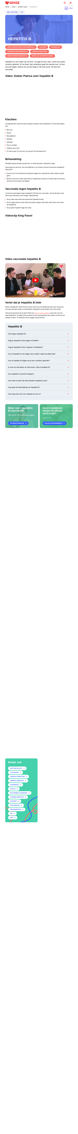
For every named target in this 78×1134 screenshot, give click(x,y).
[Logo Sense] (12, 3)
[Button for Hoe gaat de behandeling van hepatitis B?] (68, 387)
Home (7, 7)
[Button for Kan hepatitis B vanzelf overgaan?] (68, 374)
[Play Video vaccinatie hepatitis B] (35, 280)
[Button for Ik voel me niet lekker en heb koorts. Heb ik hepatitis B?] (68, 367)
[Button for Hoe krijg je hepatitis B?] (68, 334)
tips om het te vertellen (42, 313)
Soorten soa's (22, 7)
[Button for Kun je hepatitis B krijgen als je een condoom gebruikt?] (68, 360)
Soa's (14, 7)
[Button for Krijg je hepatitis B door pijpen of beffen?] (68, 340)
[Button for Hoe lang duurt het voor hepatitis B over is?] (68, 394)
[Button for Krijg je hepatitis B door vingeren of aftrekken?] (68, 347)
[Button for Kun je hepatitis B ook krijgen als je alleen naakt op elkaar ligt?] (68, 354)
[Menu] (70, 3)
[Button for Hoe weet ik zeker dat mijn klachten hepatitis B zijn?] (68, 380)
